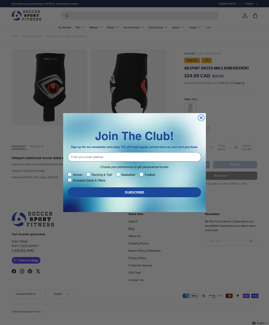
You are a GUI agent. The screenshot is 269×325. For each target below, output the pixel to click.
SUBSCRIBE (134, 192)
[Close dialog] (201, 118)
